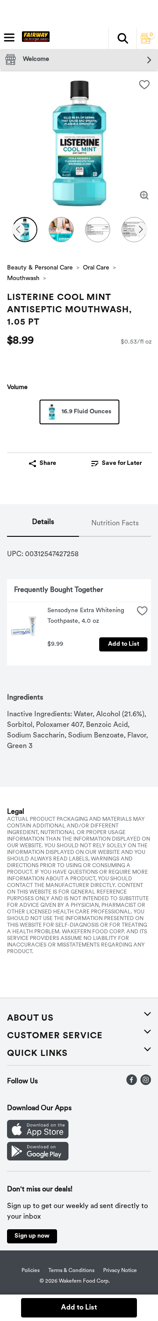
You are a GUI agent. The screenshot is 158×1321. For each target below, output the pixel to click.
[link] (116, 464)
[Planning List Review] (145, 41)
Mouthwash (23, 278)
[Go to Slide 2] (61, 229)
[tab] (43, 524)
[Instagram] (145, 1083)
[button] (122, 38)
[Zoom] (144, 195)
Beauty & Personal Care (40, 268)
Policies (31, 1270)
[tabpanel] (79, 644)
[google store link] (37, 1158)
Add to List (123, 644)
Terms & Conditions (71, 1270)
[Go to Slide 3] (97, 229)
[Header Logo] (34, 38)
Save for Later (122, 463)
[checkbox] (144, 84)
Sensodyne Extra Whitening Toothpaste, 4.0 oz (86, 616)
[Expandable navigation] (9, 37)
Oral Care (96, 268)
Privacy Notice (120, 1270)
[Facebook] (131, 1083)
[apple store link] (37, 1136)
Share (48, 463)
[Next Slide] (141, 230)
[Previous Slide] (18, 230)
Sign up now (32, 1236)
